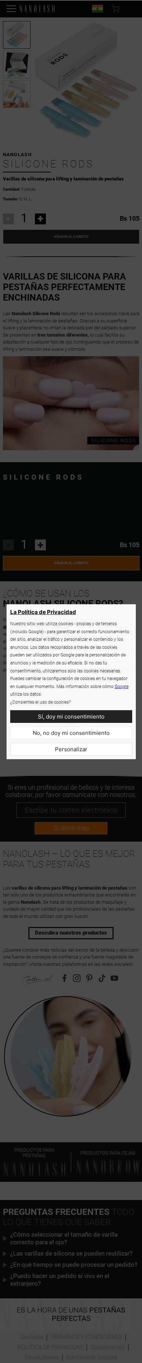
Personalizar (71, 749)
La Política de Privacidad (43, 612)
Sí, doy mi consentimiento (71, 716)
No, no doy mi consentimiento (71, 732)
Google (122, 686)
